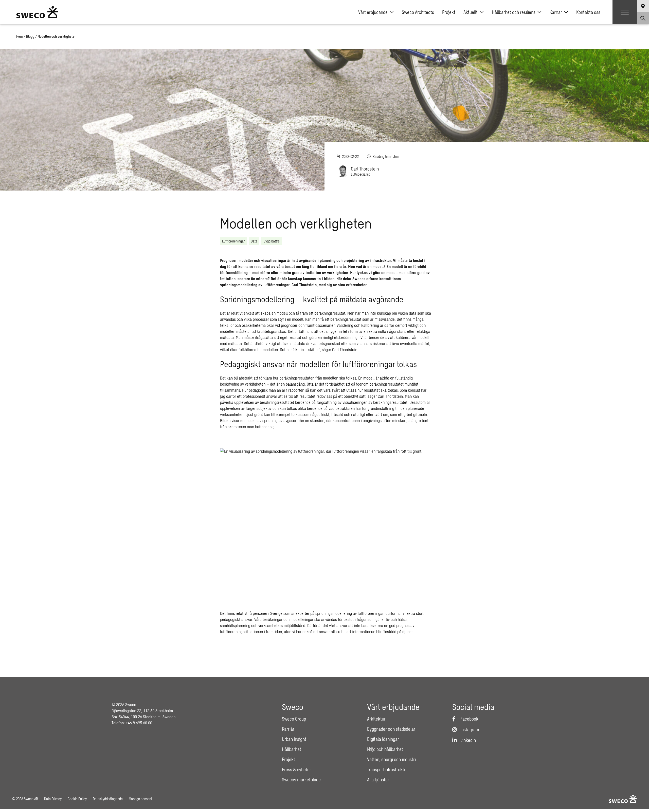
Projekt (448, 12)
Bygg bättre (271, 241)
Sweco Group (294, 719)
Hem (19, 36)
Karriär (556, 12)
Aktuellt (470, 12)
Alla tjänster (378, 779)
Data (254, 241)
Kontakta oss (588, 12)
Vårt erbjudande (373, 12)
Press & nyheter (296, 769)
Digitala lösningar (383, 739)
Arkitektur (376, 719)
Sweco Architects (418, 12)
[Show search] (643, 18)
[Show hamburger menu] (624, 12)
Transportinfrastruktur (387, 769)
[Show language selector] (643, 6)
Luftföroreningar (233, 241)
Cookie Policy (77, 799)
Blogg (30, 36)
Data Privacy (53, 799)
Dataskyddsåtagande (108, 799)
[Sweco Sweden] (37, 12)
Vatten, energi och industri (391, 759)
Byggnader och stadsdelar (391, 729)
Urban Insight (294, 739)
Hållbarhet (291, 749)
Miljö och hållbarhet (385, 749)
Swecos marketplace (301, 779)
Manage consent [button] (140, 799)
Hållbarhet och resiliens (513, 12)
